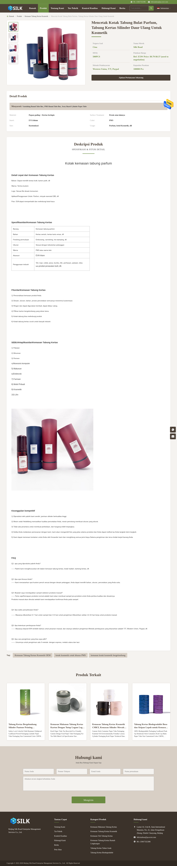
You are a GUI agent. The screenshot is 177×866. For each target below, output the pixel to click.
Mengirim (88, 800)
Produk (43, 8)
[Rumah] (15, 8)
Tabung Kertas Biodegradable (101, 853)
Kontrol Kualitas (90, 8)
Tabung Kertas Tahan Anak (100, 848)
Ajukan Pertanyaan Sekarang (131, 78)
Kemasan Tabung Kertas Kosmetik (36, 16)
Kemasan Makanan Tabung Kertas (103, 827)
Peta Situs (58, 850)
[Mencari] (151, 8)
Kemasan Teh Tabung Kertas (101, 836)
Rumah (32, 8)
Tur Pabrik (73, 8)
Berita (122, 8)
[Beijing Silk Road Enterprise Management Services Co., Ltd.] (20, 824)
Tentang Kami (57, 8)
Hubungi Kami (109, 8)
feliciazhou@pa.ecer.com (159, 2)
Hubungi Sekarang (25, 737)
